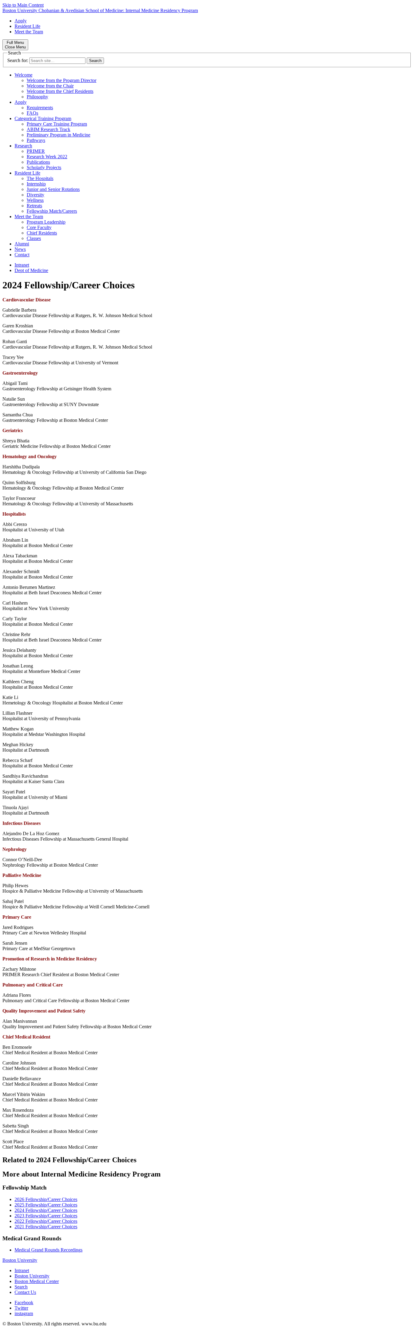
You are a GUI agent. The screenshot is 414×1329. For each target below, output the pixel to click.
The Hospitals (40, 178)
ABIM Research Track (48, 129)
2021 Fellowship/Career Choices (46, 1226)
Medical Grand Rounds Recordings (48, 1249)
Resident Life (27, 26)
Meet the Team (29, 31)
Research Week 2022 (47, 156)
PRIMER (36, 151)
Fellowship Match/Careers (52, 211)
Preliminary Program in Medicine (58, 134)
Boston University (19, 1260)
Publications (38, 162)
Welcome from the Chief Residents (60, 91)
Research (23, 145)
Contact (22, 254)
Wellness (35, 200)
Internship (36, 183)
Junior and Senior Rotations (53, 189)
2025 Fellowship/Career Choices (46, 1204)
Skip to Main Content (23, 5)
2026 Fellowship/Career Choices (46, 1199)
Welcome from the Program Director (61, 80)
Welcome (23, 74)
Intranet (22, 264)
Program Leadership (46, 222)
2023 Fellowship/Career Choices (46, 1215)
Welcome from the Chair (50, 85)
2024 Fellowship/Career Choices (46, 1210)
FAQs (32, 113)
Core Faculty (39, 227)
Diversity (35, 194)
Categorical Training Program (43, 118)
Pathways (36, 140)
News (20, 249)
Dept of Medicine (31, 270)
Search (21, 1286)
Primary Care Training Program (57, 123)
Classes (34, 238)
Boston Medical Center (37, 1281)
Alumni (22, 243)
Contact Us (25, 1292)
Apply (21, 20)
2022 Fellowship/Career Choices (46, 1221)
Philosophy (37, 96)
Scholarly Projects (44, 167)
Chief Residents (42, 232)
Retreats (34, 205)
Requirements (40, 107)
